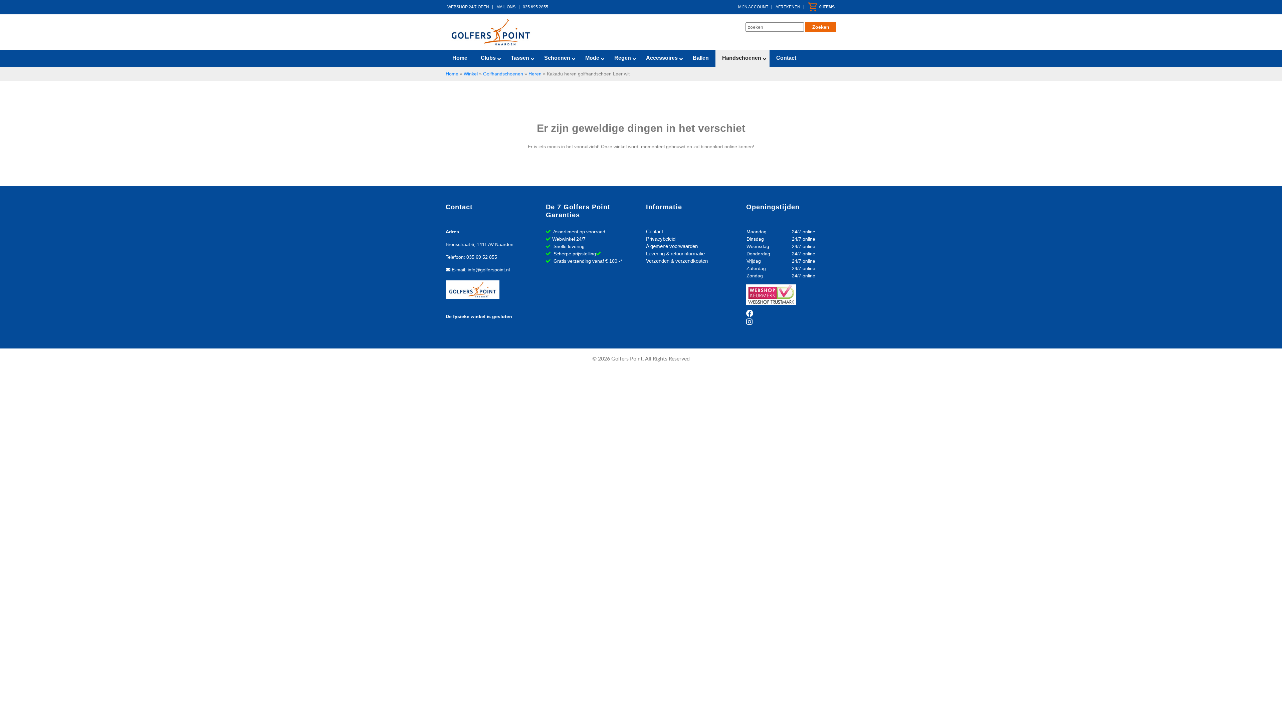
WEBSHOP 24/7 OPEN (468, 7)
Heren (535, 73)
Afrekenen (788, 7)
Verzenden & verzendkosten (677, 261)
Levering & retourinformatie (675, 253)
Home (452, 73)
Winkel (471, 73)
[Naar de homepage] (491, 32)
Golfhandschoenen (503, 73)
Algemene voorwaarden (672, 246)
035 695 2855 (535, 7)
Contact (654, 231)
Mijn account (753, 7)
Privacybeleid (660, 239)
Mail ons (505, 7)
